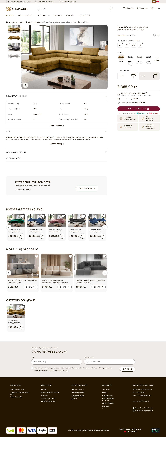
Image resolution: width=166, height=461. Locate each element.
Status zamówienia (78, 389)
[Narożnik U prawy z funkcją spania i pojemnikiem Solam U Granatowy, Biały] (97, 220)
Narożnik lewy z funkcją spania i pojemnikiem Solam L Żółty (15, 322)
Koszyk (104, 392)
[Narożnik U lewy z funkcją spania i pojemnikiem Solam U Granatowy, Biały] (36, 220)
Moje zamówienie (80, 386)
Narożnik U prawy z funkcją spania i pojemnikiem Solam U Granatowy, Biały (97, 231)
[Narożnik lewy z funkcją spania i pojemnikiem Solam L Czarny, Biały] (77, 220)
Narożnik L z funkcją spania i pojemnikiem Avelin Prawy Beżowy (55, 282)
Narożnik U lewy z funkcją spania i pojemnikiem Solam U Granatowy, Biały (36, 231)
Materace (42, 16)
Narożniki (29, 22)
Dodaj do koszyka (137, 109)
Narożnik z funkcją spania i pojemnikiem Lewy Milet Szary (22, 282)
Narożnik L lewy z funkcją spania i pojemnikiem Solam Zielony (15, 231)
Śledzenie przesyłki (78, 392)
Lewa (142, 76)
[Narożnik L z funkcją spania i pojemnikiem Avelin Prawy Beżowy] (57, 266)
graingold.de (132, 431)
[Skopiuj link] (158, 35)
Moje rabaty (106, 406)
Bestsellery (84, 16)
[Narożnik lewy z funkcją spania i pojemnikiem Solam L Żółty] (16, 311)
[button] (157, 59)
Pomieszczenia (25, 16)
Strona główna (11, 22)
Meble (9, 16)
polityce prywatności (104, 368)
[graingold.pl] (17, 9)
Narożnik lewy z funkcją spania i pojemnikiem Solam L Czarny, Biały (76, 231)
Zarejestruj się (106, 389)
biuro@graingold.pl (144, 395)
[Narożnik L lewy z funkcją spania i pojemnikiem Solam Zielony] (16, 220)
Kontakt (74, 398)
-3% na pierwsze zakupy (49, 351)
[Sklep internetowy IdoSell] (155, 430)
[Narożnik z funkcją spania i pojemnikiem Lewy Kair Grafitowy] (90, 266)
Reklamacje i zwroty (78, 395)
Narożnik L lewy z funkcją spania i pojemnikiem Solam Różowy (56, 231)
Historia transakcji (108, 403)
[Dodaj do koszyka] (21, 236)
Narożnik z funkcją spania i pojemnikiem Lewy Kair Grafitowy (90, 282)
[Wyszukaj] (110, 9)
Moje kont (107, 386)
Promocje (57, 16)
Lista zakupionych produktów (108, 399)
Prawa (121, 76)
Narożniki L (38, 22)
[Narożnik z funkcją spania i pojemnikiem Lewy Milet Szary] (23, 266)
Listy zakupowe (107, 395)
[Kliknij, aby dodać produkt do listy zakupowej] (154, 35)
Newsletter (105, 409)
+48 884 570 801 (23, 189)
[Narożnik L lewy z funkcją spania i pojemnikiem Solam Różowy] (57, 220)
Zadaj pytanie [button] (85, 188)
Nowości (70, 16)
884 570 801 (140, 392)
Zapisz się (127, 369)
